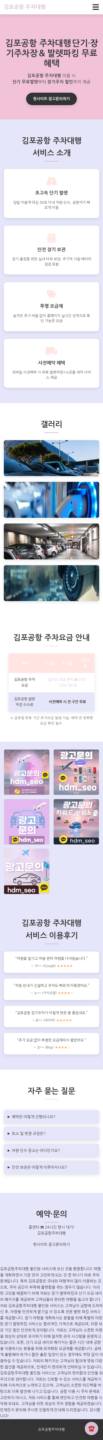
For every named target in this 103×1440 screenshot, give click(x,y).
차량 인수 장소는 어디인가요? (36, 1150)
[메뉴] (95, 7)
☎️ (91, 1428)
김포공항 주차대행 (25, 7)
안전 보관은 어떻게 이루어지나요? (39, 1167)
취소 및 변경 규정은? (29, 1133)
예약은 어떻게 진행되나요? (33, 1117)
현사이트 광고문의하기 (51, 99)
